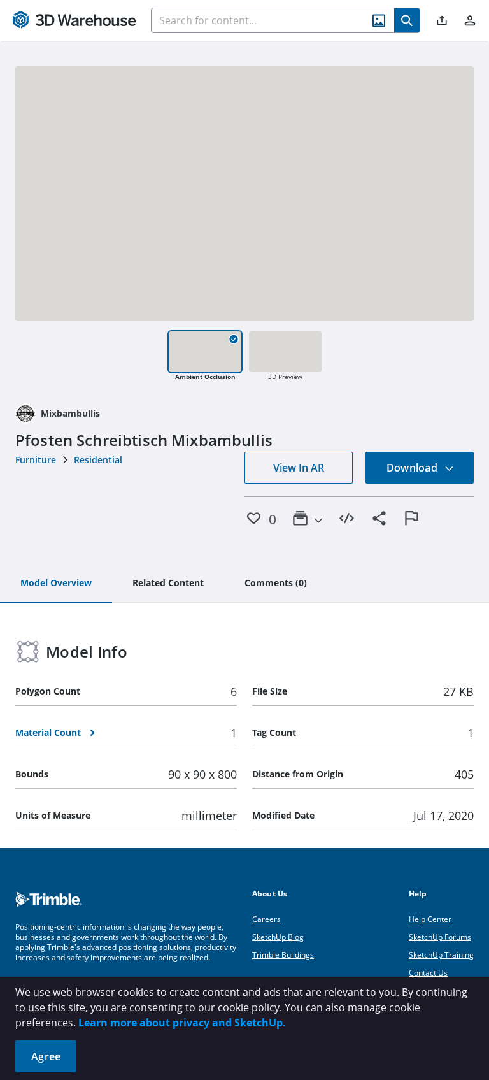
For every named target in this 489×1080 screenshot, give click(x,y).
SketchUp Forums (440, 937)
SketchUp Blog (278, 937)
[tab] (56, 583)
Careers (266, 919)
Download (413, 468)
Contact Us (428, 972)
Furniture (35, 460)
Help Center (430, 919)
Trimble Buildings (283, 954)
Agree (45, 1056)
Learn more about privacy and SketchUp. (182, 1023)
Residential (98, 460)
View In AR (298, 468)
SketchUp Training (441, 954)
